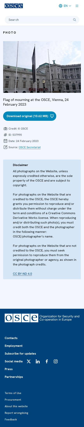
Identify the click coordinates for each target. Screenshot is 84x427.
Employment (13, 346)
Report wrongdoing (16, 413)
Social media (14, 361)
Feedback (11, 419)
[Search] (75, 20)
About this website (16, 406)
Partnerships (14, 377)
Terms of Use (13, 393)
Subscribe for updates (20, 353)
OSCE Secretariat (30, 147)
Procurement (13, 399)
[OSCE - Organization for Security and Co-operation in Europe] (14, 5)
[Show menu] (77, 6)
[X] (29, 361)
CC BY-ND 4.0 (22, 274)
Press (9, 369)
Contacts (11, 338)
